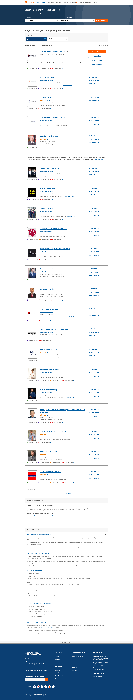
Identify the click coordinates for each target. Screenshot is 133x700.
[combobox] (42, 20)
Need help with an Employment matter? (39, 534)
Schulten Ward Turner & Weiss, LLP (54, 329)
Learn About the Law (77, 665)
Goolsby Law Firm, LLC (49, 136)
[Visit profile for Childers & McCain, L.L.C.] (32, 172)
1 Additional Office (67, 85)
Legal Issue (28, 17)
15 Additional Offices (70, 316)
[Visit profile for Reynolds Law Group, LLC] (32, 293)
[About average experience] (62, 68)
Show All (27, 524)
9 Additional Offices (70, 397)
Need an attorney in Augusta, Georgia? (38, 553)
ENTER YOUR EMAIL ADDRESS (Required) (34, 676)
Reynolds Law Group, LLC (50, 289)
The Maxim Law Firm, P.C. (50, 471)
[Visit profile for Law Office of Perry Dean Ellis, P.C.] (32, 435)
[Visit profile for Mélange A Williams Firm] (32, 373)
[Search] (106, 2)
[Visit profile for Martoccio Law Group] (32, 393)
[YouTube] (38, 686)
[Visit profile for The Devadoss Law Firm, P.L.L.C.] (32, 55)
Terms (26, 695)
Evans (28, 516)
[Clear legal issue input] (58, 20)
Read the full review (99, 159)
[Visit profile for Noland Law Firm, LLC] (32, 81)
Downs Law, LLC (46, 269)
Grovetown (40, 516)
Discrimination (71, 509)
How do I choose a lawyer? (35, 570)
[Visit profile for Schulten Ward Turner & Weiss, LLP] (32, 333)
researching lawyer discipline (48, 627)
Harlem (46, 516)
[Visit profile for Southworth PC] (32, 101)
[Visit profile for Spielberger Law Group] (32, 313)
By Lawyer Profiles (59, 675)
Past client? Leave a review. (46, 80)
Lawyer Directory (28, 27)
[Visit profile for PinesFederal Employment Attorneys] (32, 253)
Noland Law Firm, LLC (49, 77)
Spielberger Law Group (49, 309)
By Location (57, 670)
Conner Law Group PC (48, 208)
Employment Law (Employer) (34, 509)
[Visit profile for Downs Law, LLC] (32, 273)
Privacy (32, 695)
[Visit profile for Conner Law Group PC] (32, 212)
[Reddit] (49, 686)
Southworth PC (46, 97)
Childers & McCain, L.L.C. (50, 168)
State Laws (74, 667)
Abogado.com (96, 668)
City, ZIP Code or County (66, 17)
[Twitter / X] (42, 686)
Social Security (47, 509)
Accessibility (57, 659)
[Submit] (46, 679)
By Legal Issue (58, 672)
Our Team (57, 656)
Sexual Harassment (82, 509)
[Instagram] (45, 686)
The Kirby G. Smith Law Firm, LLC (53, 228)
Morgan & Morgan (47, 188)
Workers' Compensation (59, 509)
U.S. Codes (74, 672)
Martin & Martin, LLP (48, 349)
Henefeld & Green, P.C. (49, 451)
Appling (52, 516)
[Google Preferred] (53, 686)
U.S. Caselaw (75, 670)
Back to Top (67, 642)
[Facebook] (34, 686)
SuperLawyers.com (97, 662)
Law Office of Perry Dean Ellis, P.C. (53, 431)
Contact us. (38, 664)
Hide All (32, 524)
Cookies (45, 695)
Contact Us (57, 661)
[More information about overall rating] (49, 100)
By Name (57, 678)
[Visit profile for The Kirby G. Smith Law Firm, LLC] (32, 232)
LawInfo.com (96, 673)
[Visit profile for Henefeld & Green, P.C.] (32, 455)
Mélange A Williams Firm (50, 369)
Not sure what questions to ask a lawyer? (39, 603)
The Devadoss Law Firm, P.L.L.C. (53, 51)
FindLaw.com (96, 656)
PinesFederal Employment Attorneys (55, 249)
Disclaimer (38, 695)
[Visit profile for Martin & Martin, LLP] (32, 353)
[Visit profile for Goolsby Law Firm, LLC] (32, 140)
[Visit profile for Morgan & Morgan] (32, 192)
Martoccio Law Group (48, 389)
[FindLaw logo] (30, 2)
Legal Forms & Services (77, 656)
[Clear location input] (93, 20)
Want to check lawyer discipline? (36, 622)
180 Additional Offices (68, 196)
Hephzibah (33, 516)
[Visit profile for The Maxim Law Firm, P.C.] (32, 476)
